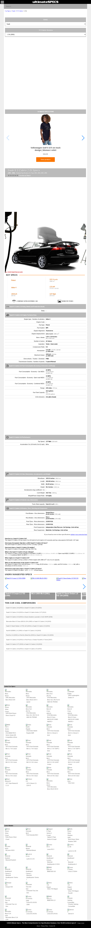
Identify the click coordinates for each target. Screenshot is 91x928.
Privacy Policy (44, 926)
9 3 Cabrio (20, 11)
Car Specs (8, 11)
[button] (83, 137)
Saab (13, 11)
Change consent (80, 923)
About (38, 926)
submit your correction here (79, 534)
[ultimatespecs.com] (45, 2)
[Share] (84, 6)
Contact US (52, 926)
